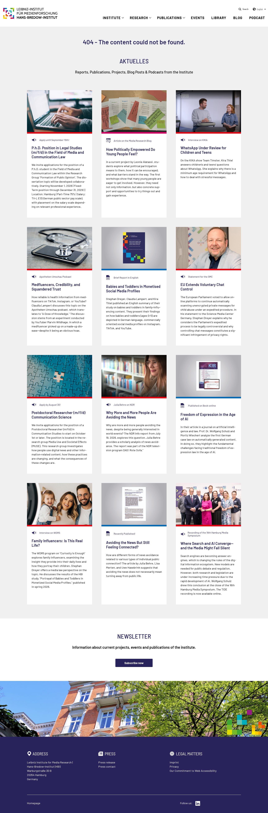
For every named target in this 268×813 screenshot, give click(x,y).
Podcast (257, 18)
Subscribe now (134, 663)
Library (218, 18)
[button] (258, 9)
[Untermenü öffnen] (123, 18)
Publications (169, 18)
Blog (237, 18)
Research (139, 18)
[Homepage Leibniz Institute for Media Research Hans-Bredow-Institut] (30, 18)
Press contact (107, 766)
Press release (106, 762)
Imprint (174, 762)
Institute (112, 18)
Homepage (33, 803)
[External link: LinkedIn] (197, 803)
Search (245, 9)
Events (197, 18)
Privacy (174, 766)
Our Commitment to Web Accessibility (193, 770)
